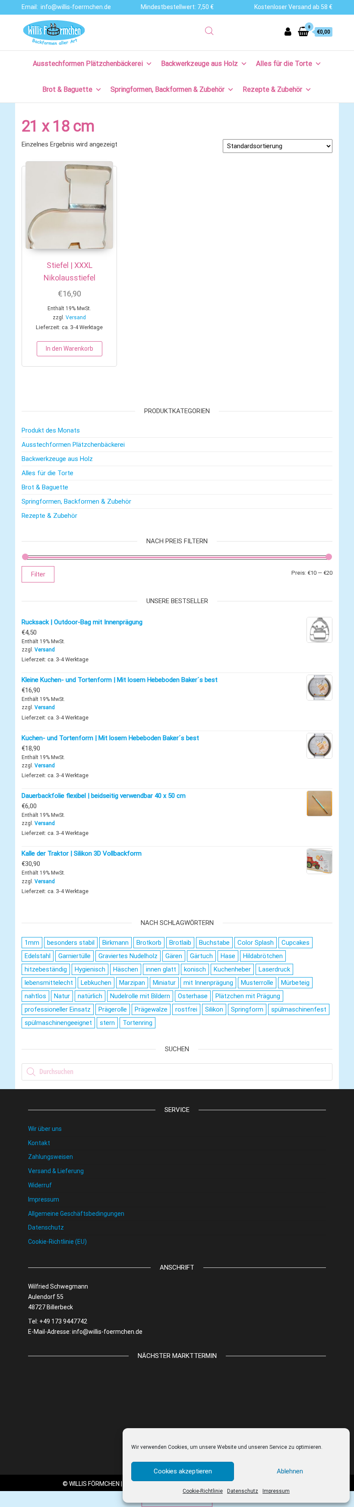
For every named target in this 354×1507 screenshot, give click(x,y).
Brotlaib (180, 943)
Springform (247, 1009)
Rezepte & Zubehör (272, 89)
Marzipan (132, 983)
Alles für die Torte (284, 63)
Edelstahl (38, 956)
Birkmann (115, 943)
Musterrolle (257, 983)
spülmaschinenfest (298, 1009)
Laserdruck (274, 969)
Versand (76, 317)
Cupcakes (295, 943)
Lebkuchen (96, 983)
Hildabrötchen (263, 956)
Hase (228, 956)
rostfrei (186, 1009)
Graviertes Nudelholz (128, 956)
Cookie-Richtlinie (203, 1491)
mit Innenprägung (208, 983)
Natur (62, 996)
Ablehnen (290, 1471)
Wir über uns (45, 1128)
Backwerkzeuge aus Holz (199, 63)
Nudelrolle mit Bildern (140, 996)
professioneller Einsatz (58, 1009)
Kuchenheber (232, 969)
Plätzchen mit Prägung (247, 996)
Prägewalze (151, 1009)
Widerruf (40, 1185)
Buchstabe (214, 943)
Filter (38, 574)
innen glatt (161, 969)
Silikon (214, 1009)
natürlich (90, 996)
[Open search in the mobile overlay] (209, 31)
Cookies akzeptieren (183, 1471)
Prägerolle (112, 1009)
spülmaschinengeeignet (58, 1023)
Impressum (276, 1491)
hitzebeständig (46, 969)
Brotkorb (148, 943)
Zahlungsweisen (50, 1156)
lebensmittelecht (49, 983)
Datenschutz (242, 1491)
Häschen (125, 969)
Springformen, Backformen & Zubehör (167, 89)
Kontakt (39, 1143)
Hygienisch (90, 969)
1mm (32, 943)
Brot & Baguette (67, 89)
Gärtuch (201, 956)
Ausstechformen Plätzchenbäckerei (88, 63)
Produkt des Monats (51, 430)
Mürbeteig (295, 983)
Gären (173, 956)
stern (107, 1023)
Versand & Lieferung (56, 1171)
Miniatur (164, 983)
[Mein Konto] (287, 31)
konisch (195, 969)
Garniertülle (74, 956)
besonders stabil (71, 943)
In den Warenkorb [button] (69, 348)
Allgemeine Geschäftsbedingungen (76, 1213)
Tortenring (137, 1023)
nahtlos (35, 996)
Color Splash (255, 943)
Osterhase (193, 996)
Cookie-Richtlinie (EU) (57, 1241)
